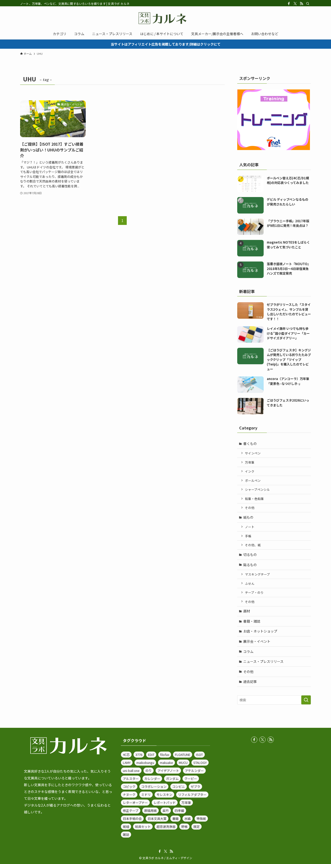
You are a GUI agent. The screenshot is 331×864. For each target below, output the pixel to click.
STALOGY (200, 762)
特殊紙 (201, 818)
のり (148, 770)
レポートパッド (165, 802)
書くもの (250, 443)
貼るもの (250, 564)
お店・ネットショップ (260, 631)
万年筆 (249, 462)
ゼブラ (195, 786)
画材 (246, 611)
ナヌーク (129, 794)
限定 (196, 826)
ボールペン (253, 480)
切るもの (250, 554)
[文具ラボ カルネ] (165, 18)
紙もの (248, 517)
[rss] (301, 3)
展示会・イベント (256, 641)
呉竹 (166, 810)
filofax (164, 754)
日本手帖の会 (132, 818)
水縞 (187, 818)
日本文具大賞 (157, 818)
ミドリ (146, 794)
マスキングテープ (257, 574)
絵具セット (143, 826)
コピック (129, 786)
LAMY (127, 762)
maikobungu (145, 762)
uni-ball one (131, 770)
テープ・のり (254, 592)
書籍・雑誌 (251, 621)
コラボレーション (153, 786)
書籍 (175, 818)
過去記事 (250, 681)
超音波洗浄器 (166, 826)
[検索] (308, 3)
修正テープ (130, 810)
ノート (249, 526)
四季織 (179, 810)
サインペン (253, 453)
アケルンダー (194, 770)
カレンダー (152, 778)
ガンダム (172, 778)
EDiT (151, 754)
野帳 (184, 826)
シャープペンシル (257, 489)
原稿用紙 (150, 810)
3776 (138, 754)
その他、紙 (253, 545)
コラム (248, 651)
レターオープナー (135, 802)
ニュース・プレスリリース (263, 661)
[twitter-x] (295, 3)
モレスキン (164, 794)
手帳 (248, 536)
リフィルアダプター (192, 794)
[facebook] (289, 3)
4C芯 (126, 754)
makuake (166, 762)
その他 (249, 507)
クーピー (190, 778)
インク (249, 471)
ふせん (249, 583)
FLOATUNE (182, 754)
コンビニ (178, 786)
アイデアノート (168, 770)
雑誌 (126, 834)
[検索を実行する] (306, 700)
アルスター (131, 778)
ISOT (199, 754)
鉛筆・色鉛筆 (254, 498)
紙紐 (126, 826)
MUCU (183, 762)
